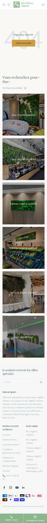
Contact (6, 470)
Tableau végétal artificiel (33, 458)
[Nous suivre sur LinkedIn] (23, 487)
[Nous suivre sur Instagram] (10, 487)
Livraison (7, 434)
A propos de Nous (11, 444)
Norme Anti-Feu (10, 439)
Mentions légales (10, 466)
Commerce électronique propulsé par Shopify (30, 506)
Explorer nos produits (23, 43)
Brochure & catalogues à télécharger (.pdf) (34, 468)
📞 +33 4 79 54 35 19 (11, 477)
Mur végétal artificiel (31, 441)
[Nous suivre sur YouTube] (17, 487)
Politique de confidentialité (9, 459)
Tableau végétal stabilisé (33, 449)
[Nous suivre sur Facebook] (4, 487)
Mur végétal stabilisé (31, 433)
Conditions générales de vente (11, 451)
